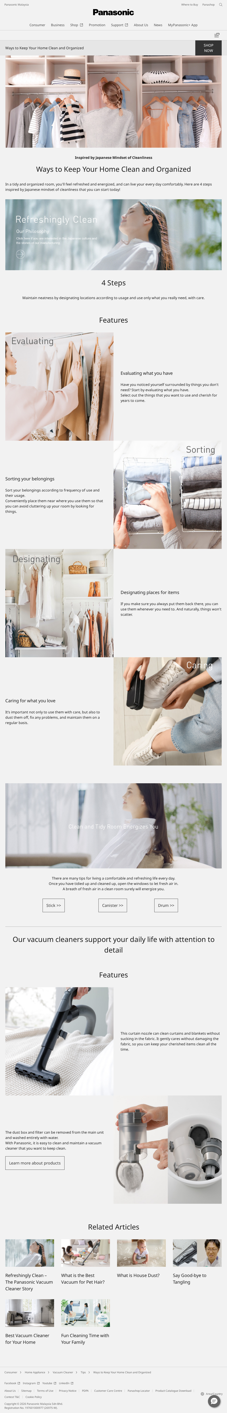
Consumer (10, 1372)
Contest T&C (12, 1397)
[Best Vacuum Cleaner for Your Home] (29, 1301)
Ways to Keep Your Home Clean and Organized (122, 1372)
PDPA (85, 1391)
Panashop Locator (139, 1391)
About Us (10, 1391)
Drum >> (166, 905)
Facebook (10, 1383)
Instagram (29, 1383)
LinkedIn (64, 1383)
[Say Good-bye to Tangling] (197, 1241)
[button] (214, 1401)
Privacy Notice (67, 1391)
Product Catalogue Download (173, 1391)
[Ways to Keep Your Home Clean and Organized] (113, 101)
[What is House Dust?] (141, 1241)
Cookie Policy (33, 1397)
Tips (83, 1372)
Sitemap (26, 1391)
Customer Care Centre (108, 1391)
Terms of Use (45, 1391)
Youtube (47, 1383)
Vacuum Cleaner (63, 1372)
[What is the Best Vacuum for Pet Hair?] (85, 1241)
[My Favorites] (217, 35)
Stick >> (53, 905)
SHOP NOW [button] (208, 48)
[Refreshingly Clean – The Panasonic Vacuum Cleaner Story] (29, 1241)
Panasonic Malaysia (16, 4)
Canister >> (112, 905)
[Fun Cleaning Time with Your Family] (85, 1301)
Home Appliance (35, 1372)
